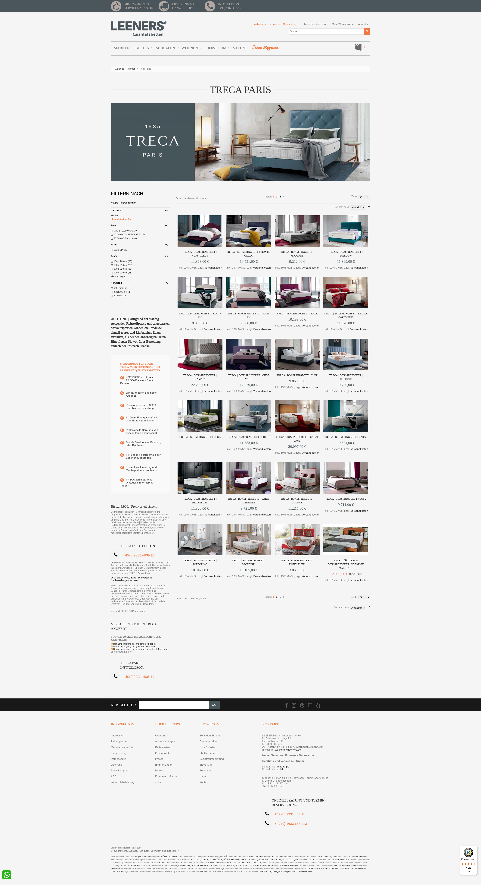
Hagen (203, 776)
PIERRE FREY (266, 865)
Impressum (117, 735)
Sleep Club (206, 764)
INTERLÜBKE (215, 859)
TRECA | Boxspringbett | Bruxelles (200, 500)
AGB (113, 776)
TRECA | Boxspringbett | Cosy (345, 499)
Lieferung (116, 764)
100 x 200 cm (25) (123, 261)
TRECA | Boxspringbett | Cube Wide (248, 377)
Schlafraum (159, 862)
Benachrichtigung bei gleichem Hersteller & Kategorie (139, 649)
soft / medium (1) (122, 288)
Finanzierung (118, 752)
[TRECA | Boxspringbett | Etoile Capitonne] (345, 292)
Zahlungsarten (119, 741)
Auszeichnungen (165, 741)
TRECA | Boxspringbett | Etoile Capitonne (346, 315)
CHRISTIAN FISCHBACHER (238, 862)
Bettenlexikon (163, 747)
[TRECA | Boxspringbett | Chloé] (248, 416)
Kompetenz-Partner (166, 776)
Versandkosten (213, 267)
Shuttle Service (208, 752)
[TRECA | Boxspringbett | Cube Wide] (248, 354)
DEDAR (186, 865)
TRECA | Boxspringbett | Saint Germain (249, 500)
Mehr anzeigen (118, 276)
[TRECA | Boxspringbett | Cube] (297, 354)
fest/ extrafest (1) (122, 295)
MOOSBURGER (358, 868)
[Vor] (284, 196)
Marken (131, 69)
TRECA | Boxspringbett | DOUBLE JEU (297, 562)
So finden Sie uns (210, 735)
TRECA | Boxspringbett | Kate (297, 313)
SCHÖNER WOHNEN (168, 856)
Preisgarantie (163, 752)
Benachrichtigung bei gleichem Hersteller (133, 646)
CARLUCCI (248, 865)
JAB (257, 865)
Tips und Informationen (336, 859)
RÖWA (226, 859)
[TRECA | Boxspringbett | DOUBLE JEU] (297, 539)
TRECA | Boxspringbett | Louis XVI (200, 315)
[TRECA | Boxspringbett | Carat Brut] (297, 416)
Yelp (310, 871)
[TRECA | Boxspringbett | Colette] (345, 354)
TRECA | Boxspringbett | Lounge (297, 500)
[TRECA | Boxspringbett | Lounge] (297, 477)
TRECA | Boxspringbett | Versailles (200, 253)
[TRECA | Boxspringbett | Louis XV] (248, 292)
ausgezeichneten (142, 856)
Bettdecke (115, 868)
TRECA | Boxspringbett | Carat (345, 437)
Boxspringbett (360, 856)
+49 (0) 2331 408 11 (290, 814)
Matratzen (351, 865)
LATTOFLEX (275, 859)
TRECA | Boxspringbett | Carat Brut (297, 438)
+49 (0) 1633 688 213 (231, 8)
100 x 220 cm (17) (123, 269)
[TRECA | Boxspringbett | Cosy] (345, 477)
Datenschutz (118, 758)
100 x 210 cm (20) (123, 265)
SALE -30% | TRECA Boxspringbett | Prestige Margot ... (346, 564)
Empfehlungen (163, 764)
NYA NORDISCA (226, 865)
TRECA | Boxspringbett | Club (200, 437)
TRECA (204, 859)
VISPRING (195, 859)
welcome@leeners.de (288, 749)
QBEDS (297, 859)
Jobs (158, 782)
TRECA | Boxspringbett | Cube (297, 375)
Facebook (266, 871)
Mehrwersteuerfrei (122, 747)
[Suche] (367, 31)
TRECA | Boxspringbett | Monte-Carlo (248, 253)
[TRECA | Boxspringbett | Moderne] (297, 231)
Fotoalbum (206, 770)
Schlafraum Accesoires (280, 856)
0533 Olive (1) (121, 250)
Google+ (286, 871)
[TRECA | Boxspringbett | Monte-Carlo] (248, 231)
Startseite (119, 69)
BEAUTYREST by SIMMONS (255, 859)
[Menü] (475, 848)
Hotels (159, 770)
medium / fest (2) (122, 292)
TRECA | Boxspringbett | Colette (346, 377)
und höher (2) (127, 238)
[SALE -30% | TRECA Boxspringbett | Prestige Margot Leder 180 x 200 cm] (345, 539)
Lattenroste (337, 865)
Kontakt (204, 782)
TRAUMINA (121, 871)
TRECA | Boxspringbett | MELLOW (346, 253)
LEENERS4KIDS (137, 865)
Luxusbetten (260, 856)
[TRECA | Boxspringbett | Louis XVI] (200, 292)
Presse (159, 758)
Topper (335, 856)
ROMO (238, 865)
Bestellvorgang (120, 770)
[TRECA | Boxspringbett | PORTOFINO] (200, 539)
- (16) (129, 234)
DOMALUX (287, 859)
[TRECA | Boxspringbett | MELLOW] (345, 231)
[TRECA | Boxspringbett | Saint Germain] (248, 477)
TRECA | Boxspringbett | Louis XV (249, 315)
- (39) (126, 230)
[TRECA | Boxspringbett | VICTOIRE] (248, 539)
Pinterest (303, 871)
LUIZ (268, 862)
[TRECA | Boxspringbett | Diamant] (200, 354)
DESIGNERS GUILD (288, 865)
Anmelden (364, 24)
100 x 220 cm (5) (122, 272)
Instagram (277, 871)
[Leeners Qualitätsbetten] (139, 28)
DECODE (257, 862)
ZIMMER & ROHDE (209, 865)
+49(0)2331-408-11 (138, 555)
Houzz (295, 871)
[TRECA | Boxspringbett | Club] (200, 416)
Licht (214, 871)
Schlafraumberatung (212, 758)
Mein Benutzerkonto (316, 24)
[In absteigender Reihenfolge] (369, 207)
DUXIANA (309, 859)
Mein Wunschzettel (343, 24)
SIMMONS (236, 859)
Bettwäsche (326, 856)
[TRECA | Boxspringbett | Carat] (345, 416)
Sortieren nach (341, 207)
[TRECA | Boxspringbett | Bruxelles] (200, 477)
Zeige (354, 196)
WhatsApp (283, 766)
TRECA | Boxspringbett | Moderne (297, 253)
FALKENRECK (315, 868)
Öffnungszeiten (209, 741)
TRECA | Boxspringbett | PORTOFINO (200, 562)
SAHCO (195, 865)
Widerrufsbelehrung (122, 782)
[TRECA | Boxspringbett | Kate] (297, 292)
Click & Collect (208, 747)
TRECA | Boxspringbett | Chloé (248, 437)
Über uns (160, 735)
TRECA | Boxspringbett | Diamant (200, 377)
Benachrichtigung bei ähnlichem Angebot (133, 644)
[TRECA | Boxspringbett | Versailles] (200, 231)
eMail (280, 769)
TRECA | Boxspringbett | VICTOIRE (248, 562)
